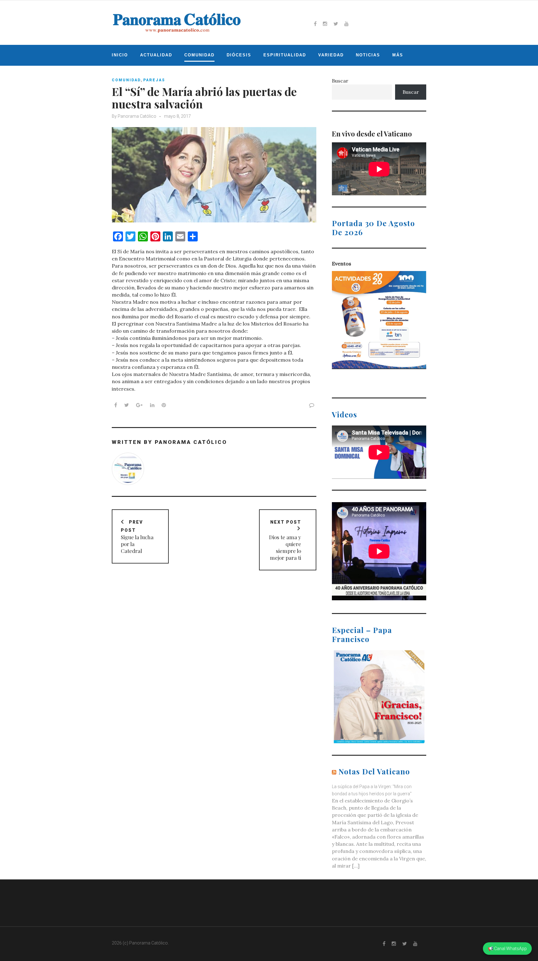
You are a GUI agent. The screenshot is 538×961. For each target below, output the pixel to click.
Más (397, 55)
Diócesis (239, 55)
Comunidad (199, 55)
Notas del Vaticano (374, 771)
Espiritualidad (284, 55)
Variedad (331, 55)
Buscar (340, 81)
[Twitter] (336, 23)
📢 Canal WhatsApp (507, 948)
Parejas (154, 80)
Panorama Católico (137, 116)
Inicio (120, 55)
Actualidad (156, 55)
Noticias (368, 55)
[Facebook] (315, 23)
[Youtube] (346, 23)
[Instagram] (325, 23)
